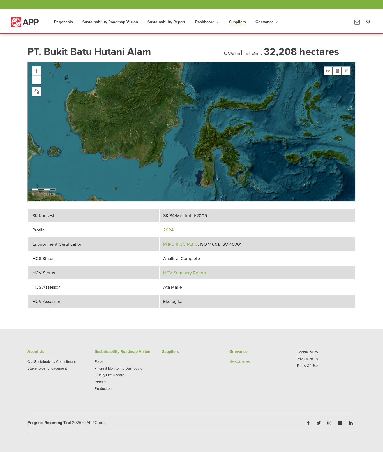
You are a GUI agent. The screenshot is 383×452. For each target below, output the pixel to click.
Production (103, 388)
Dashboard (207, 22)
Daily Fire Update (110, 374)
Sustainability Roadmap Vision (110, 22)
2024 (168, 230)
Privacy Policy (307, 358)
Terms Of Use (307, 365)
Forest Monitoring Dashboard (119, 368)
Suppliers (237, 22)
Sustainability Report (166, 22)
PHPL (168, 244)
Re (232, 361)
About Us (35, 351)
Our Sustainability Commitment (51, 361)
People (100, 381)
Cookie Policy (307, 351)
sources (242, 361)
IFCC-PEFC (187, 244)
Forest (100, 361)
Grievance (267, 22)
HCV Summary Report (184, 273)
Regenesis (63, 22)
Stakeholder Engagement (47, 368)
